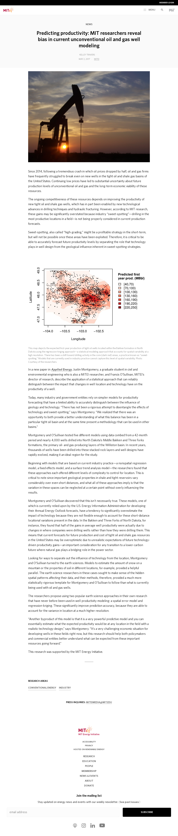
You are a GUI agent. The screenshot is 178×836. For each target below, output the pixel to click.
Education (89, 761)
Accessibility (89, 742)
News (89, 24)
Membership (89, 771)
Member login (166, 3)
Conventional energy (42, 688)
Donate (89, 786)
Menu (151, 10)
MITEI (96, 59)
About (89, 781)
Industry (65, 688)
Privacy (89, 745)
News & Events (89, 776)
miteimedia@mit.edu (99, 702)
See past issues (129, 802)
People (89, 766)
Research (89, 756)
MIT (172, 10)
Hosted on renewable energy (89, 749)
